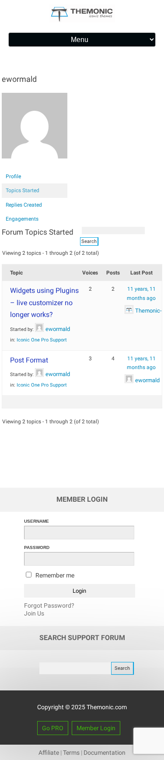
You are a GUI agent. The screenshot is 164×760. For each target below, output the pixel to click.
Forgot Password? (49, 605)
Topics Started (22, 190)
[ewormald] (34, 165)
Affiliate (48, 752)
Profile (13, 176)
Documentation (105, 752)
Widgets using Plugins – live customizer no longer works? (44, 302)
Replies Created (24, 205)
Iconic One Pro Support (42, 340)
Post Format (29, 360)
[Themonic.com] (82, 20)
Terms (71, 752)
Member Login (96, 728)
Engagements (22, 219)
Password (36, 547)
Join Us (34, 613)
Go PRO (52, 728)
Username (36, 521)
